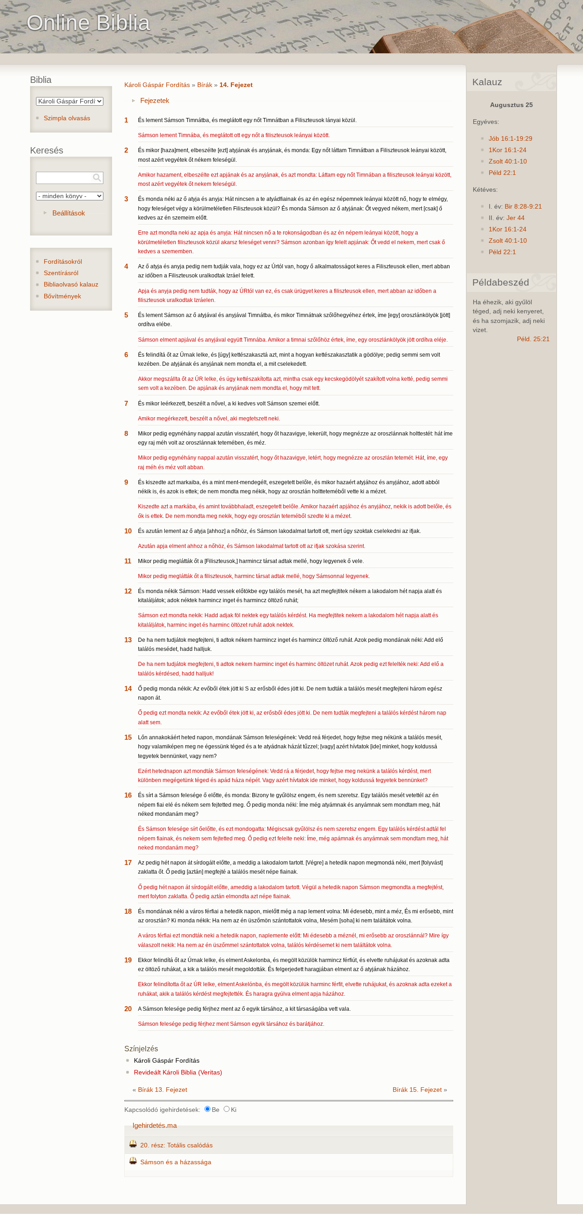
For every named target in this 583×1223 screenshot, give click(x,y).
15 (128, 737)
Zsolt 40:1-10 (508, 161)
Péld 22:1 (502, 172)
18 (128, 911)
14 (128, 688)
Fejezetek (154, 100)
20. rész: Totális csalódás (176, 1145)
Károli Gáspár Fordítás (157, 85)
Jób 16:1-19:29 (510, 138)
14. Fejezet (236, 85)
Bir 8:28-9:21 (523, 206)
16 (128, 795)
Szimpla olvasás (67, 118)
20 (128, 1009)
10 (128, 531)
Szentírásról (61, 273)
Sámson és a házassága (175, 1162)
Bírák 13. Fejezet (162, 1089)
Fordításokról (63, 261)
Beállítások (68, 213)
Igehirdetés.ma (155, 1125)
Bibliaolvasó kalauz (71, 284)
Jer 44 (515, 218)
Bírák (204, 85)
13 (128, 640)
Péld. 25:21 (533, 339)
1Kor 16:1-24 (508, 150)
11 (127, 561)
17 (128, 862)
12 (128, 591)
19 (128, 960)
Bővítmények (62, 296)
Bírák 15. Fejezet (417, 1089)
